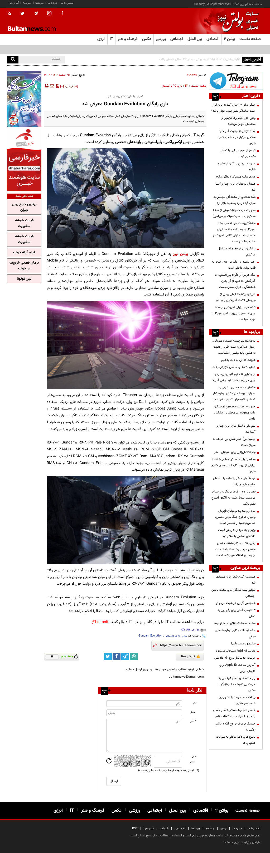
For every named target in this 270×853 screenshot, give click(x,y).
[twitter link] (108, 656)
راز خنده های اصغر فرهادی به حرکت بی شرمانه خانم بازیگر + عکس (236, 684)
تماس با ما (67, 3)
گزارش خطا (188, 656)
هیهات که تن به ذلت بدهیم (237, 360)
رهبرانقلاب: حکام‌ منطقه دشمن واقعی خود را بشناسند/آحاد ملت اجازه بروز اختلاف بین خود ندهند (235, 549)
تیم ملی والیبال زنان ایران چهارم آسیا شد (235, 428)
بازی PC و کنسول (172, 86)
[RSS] (11, 14)
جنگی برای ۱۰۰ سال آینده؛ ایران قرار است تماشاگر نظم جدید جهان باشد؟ (233, 107)
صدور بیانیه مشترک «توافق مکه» (235, 176)
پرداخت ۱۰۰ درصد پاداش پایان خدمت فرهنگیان (237, 700)
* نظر (193, 721)
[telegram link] (125, 656)
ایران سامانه (232, 842)
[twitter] (22, 14)
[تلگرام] (236, 80)
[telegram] (36, 13)
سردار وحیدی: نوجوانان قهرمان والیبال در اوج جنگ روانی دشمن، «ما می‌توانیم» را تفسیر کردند (235, 517)
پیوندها (39, 3)
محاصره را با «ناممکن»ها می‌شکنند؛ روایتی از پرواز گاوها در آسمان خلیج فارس (233, 465)
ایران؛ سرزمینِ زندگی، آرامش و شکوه (236, 166)
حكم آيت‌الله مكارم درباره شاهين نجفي (235, 633)
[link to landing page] (236, 21)
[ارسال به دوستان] (52, 86)
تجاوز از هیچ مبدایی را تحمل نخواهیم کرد (237, 153)
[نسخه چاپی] (46, 86)
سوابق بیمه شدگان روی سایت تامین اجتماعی (233, 593)
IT (186, 86)
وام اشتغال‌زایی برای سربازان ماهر (234, 452)
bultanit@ (100, 622)
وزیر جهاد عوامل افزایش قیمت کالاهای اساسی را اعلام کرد (236, 533)
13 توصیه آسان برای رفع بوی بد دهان (236, 613)
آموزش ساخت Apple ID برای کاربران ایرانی (237, 668)
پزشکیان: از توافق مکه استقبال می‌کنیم (236, 251)
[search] (12, 59)
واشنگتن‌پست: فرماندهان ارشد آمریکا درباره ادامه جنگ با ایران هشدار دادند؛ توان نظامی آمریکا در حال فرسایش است (234, 232)
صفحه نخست (250, 39)
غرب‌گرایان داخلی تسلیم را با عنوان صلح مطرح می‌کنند (234, 481)
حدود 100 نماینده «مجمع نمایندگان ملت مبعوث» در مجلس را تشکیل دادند (234, 412)
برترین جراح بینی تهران (24, 207)
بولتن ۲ (229, 39)
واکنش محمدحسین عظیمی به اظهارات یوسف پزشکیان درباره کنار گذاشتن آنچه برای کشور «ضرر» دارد (233, 393)
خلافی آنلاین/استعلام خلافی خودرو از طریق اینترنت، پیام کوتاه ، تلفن (234, 713)
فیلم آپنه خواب (24, 252)
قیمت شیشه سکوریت (24, 223)
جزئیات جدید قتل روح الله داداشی (234, 657)
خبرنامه (27, 3)
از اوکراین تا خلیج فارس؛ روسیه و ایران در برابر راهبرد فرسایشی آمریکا (233, 377)
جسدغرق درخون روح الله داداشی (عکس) (235, 726)
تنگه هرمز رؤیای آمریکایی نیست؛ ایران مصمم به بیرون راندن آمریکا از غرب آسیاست (233, 313)
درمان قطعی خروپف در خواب (24, 266)
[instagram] (49, 13)
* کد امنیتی (192, 759)
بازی (184, 636)
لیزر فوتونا (24, 279)
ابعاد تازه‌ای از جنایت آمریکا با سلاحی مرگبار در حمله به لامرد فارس (236, 137)
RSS (135, 828)
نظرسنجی (180, 828)
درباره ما (52, 3)
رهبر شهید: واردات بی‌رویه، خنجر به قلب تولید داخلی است (233, 264)
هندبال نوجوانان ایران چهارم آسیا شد (235, 186)
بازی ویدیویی (172, 636)
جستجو (210, 828)
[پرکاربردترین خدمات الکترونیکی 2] (24, 99)
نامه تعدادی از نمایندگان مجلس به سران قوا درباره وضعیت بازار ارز (234, 200)
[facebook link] (116, 656)
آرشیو (223, 828)
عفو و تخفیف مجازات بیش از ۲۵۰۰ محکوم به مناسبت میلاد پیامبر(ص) (234, 213)
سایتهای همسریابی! (243, 643)
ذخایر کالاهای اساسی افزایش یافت (234, 367)
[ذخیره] (57, 86)
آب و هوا (14, 3)
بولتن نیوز (180, 254)
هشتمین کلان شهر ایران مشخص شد (235, 579)
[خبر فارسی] (24, 159)
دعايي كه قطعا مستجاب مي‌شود (235, 650)
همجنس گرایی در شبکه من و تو (235, 603)
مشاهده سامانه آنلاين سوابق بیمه (234, 623)
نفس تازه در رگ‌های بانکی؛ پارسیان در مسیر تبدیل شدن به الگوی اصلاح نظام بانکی (233, 497)
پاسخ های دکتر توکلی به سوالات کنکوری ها (235, 739)
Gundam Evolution (150, 636)
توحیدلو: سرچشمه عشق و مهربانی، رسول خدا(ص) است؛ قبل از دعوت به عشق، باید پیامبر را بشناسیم (233, 346)
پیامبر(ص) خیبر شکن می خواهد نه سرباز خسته (234, 442)
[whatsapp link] (134, 656)
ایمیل (193, 712)
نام (194, 703)
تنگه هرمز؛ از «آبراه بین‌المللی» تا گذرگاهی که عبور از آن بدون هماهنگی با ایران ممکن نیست (235, 281)
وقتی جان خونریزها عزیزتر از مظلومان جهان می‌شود (238, 121)
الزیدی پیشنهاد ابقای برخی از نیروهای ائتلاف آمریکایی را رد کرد (235, 297)
